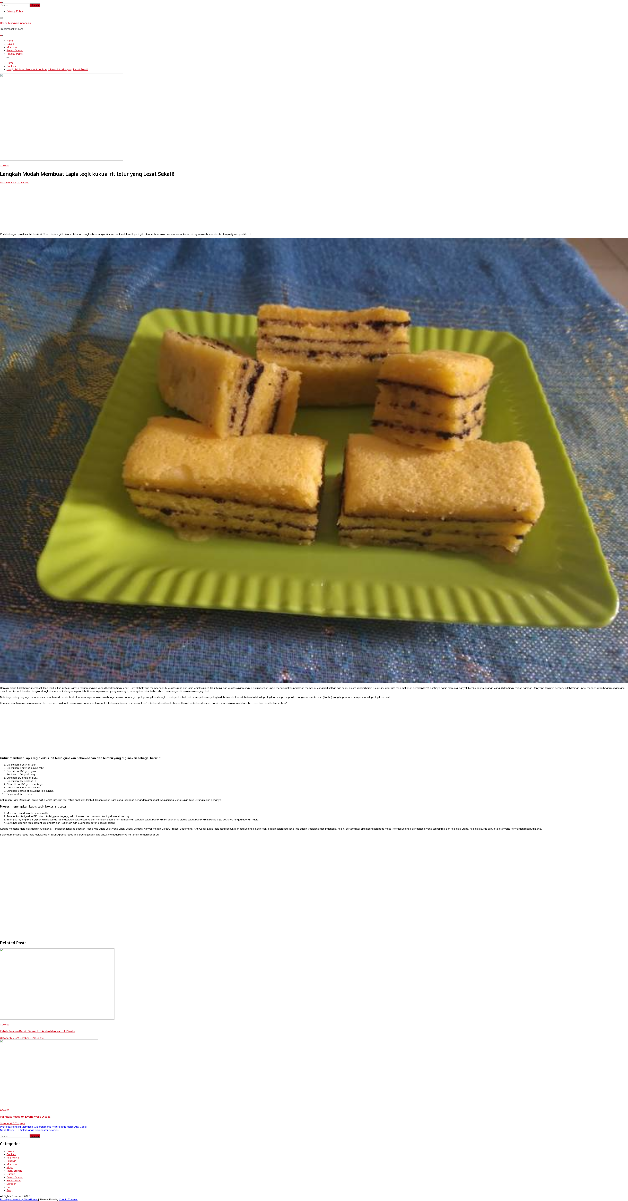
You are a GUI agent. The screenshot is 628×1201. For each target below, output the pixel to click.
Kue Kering (13, 1157)
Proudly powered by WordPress (19, 1199)
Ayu (26, 182)
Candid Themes (68, 1199)
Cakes (10, 43)
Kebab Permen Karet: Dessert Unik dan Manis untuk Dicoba (37, 1031)
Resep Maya (14, 1180)
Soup (9, 1190)
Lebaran (11, 1160)
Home (10, 40)
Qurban (11, 1173)
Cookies (4, 165)
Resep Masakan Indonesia (15, 23)
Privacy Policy (15, 11)
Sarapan (11, 1183)
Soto (9, 1187)
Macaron (12, 47)
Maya (10, 1167)
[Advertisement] (314, 207)
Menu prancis (14, 1170)
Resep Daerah (15, 50)
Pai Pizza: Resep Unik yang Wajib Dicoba (25, 1116)
